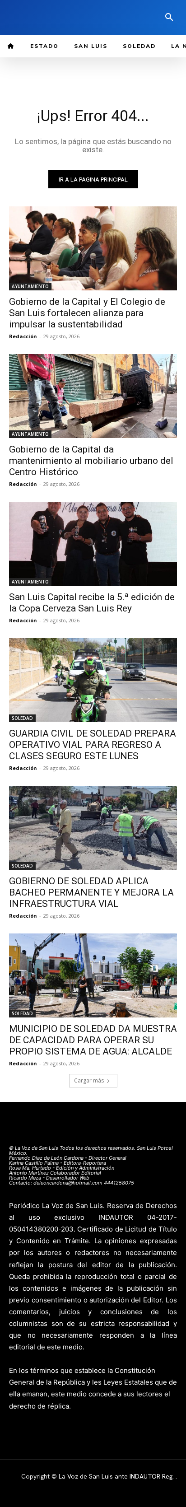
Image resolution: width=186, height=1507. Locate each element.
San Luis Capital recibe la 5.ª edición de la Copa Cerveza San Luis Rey (92, 603)
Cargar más (89, 1080)
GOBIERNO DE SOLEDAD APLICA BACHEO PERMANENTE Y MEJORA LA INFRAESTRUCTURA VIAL (91, 892)
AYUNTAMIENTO (30, 286)
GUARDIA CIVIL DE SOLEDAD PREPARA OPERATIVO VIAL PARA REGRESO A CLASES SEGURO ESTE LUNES (92, 744)
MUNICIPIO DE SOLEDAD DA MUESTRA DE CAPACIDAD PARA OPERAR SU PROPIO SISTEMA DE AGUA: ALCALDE (93, 1040)
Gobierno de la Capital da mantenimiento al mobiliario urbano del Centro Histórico (91, 460)
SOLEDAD (22, 718)
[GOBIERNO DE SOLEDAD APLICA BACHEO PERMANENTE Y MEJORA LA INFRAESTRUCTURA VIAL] (93, 828)
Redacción (23, 336)
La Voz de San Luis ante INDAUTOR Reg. (117, 1476)
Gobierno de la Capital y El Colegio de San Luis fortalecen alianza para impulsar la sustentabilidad (87, 313)
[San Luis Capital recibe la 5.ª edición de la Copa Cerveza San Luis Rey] (93, 544)
